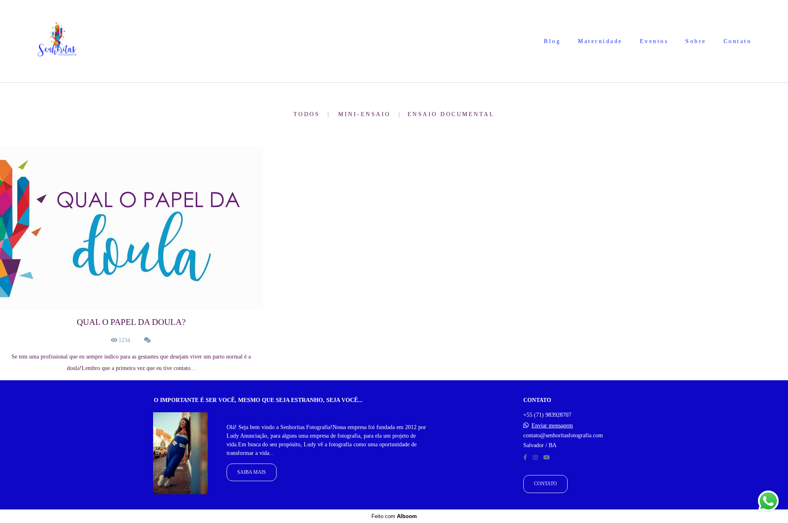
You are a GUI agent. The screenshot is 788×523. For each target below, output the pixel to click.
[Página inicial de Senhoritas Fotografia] (57, 41)
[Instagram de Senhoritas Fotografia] (535, 457)
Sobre (695, 41)
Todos (306, 114)
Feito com (394, 516)
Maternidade (600, 41)
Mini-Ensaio (364, 114)
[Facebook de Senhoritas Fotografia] (525, 457)
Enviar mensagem (552, 426)
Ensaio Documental (451, 114)
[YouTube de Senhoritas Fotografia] (546, 457)
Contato (738, 41)
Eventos (654, 41)
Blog (552, 41)
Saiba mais (251, 472)
